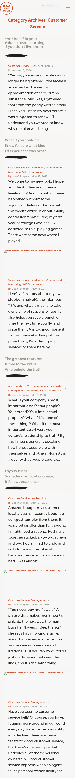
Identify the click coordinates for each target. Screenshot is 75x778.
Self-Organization (33, 172)
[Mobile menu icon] (67, 6)
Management (54, 167)
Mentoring (14, 172)
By (42, 66)
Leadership (37, 167)
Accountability (17, 386)
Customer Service (19, 66)
